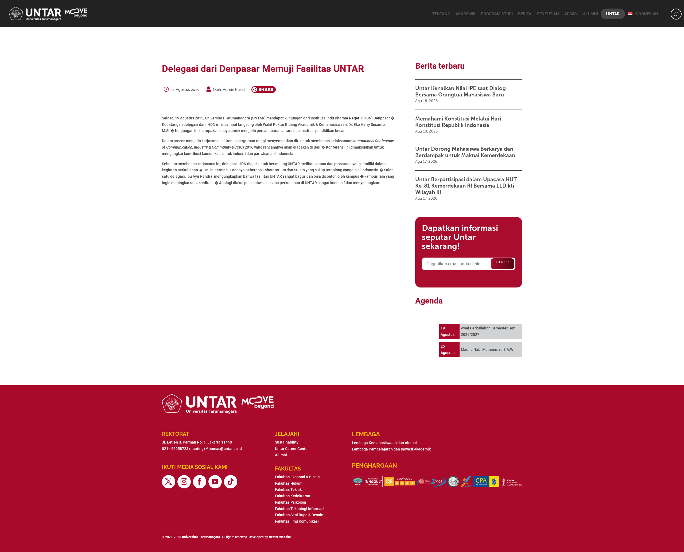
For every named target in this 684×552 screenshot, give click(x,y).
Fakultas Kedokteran (292, 496)
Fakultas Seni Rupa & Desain (299, 515)
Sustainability (286, 442)
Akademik (466, 13)
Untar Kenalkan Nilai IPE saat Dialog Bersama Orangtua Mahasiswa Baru (460, 91)
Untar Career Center (292, 448)
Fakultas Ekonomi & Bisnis (297, 477)
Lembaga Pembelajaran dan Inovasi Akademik (391, 449)
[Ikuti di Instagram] (184, 481)
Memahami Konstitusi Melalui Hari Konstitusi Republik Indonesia (458, 121)
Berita (524, 13)
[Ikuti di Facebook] (199, 481)
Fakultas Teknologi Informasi (299, 509)
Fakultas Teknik (288, 489)
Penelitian (548, 13)
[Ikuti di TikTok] (230, 481)
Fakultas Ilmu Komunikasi (297, 521)
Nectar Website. (280, 537)
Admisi (571, 13)
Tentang (441, 13)
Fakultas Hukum (288, 483)
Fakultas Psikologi (290, 502)
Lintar (613, 13)
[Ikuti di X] (168, 481)
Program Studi (497, 13)
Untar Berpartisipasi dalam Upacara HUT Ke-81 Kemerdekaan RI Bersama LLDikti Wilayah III (466, 185)
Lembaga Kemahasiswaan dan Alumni (384, 443)
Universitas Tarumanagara (201, 537)
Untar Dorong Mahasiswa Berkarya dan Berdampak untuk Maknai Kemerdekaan (465, 152)
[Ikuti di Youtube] (215, 481)
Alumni (590, 13)
